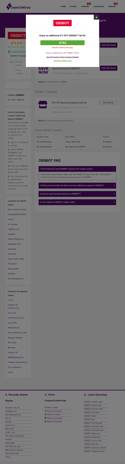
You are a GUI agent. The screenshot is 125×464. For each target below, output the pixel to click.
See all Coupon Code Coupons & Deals (63, 57)
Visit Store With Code (63, 61)
